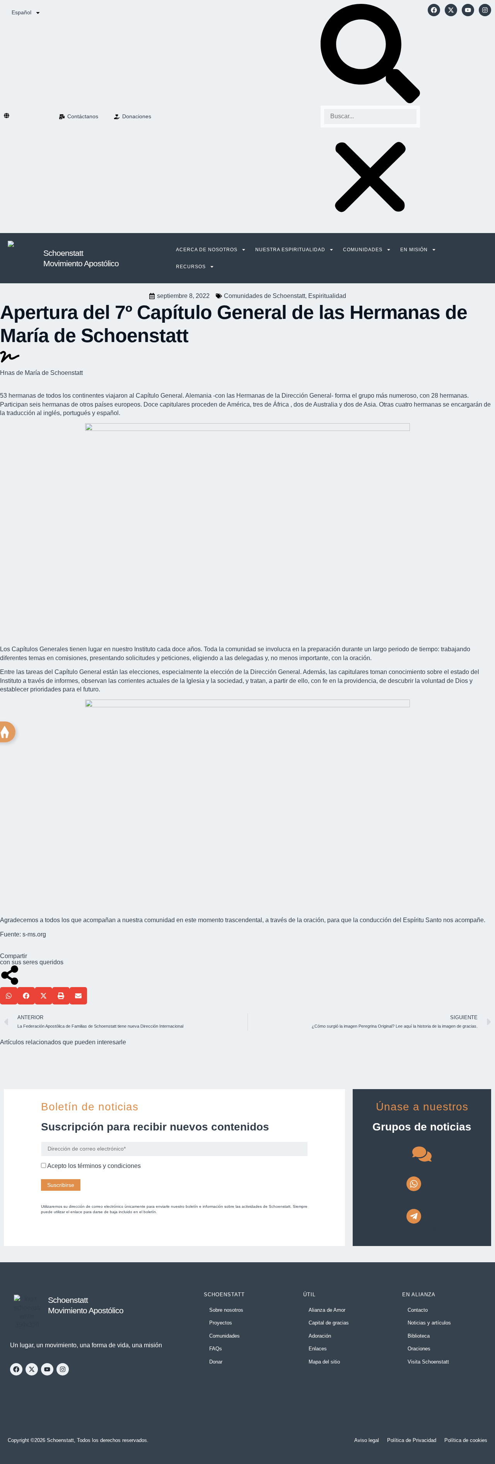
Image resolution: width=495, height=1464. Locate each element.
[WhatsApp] (413, 1183)
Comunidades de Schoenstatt (264, 296)
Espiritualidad (327, 296)
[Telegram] (413, 1216)
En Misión (414, 249)
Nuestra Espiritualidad (290, 249)
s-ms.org (34, 934)
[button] (370, 55)
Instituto (144, 649)
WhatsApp (422, 1197)
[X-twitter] (451, 10)
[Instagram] (485, 10)
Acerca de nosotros (206, 249)
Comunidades (362, 249)
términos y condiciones (109, 1166)
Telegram (421, 1230)
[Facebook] (434, 10)
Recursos (191, 266)
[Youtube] (468, 10)
